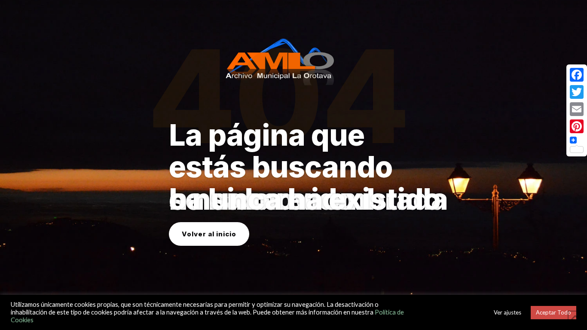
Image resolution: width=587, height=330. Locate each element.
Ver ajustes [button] (507, 312)
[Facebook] (576, 74)
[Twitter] (576, 92)
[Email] (576, 109)
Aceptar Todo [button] (553, 312)
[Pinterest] (576, 126)
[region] (293, 165)
